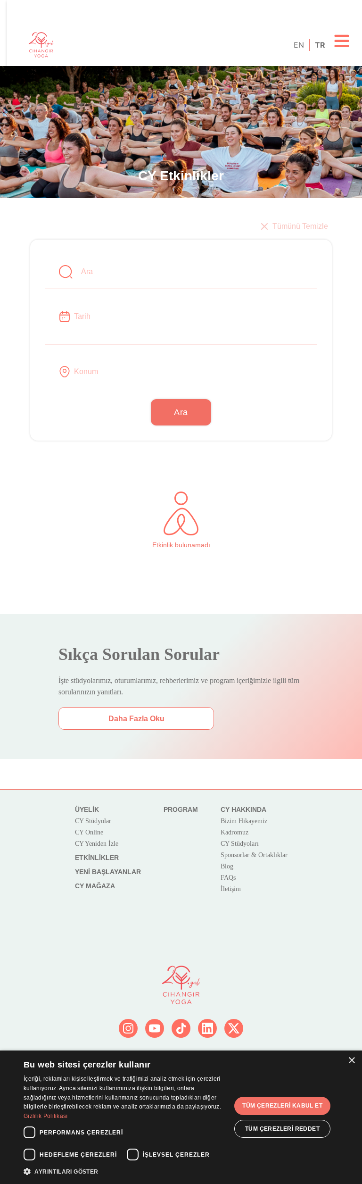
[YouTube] (154, 1028)
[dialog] (181, 1117)
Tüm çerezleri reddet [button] (282, 1129)
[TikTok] (181, 1028)
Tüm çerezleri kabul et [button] (282, 1105)
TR (319, 45)
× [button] (351, 1060)
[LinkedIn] (207, 1028)
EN (298, 45)
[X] (233, 1028)
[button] (124, 1171)
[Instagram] (128, 1028)
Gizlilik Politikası (46, 1116)
